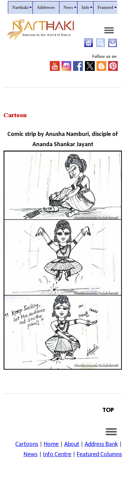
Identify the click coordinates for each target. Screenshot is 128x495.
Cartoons (26, 444)
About (71, 444)
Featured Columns (99, 454)
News (31, 454)
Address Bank (101, 444)
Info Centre (57, 454)
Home (51, 444)
